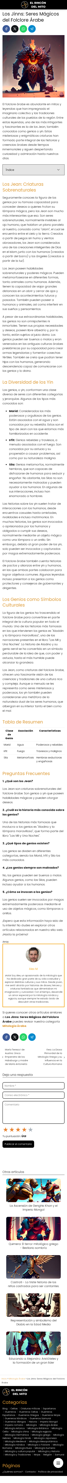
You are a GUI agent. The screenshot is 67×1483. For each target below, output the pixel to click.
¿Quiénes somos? (12, 1471)
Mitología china (20, 1431)
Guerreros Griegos (28, 1415)
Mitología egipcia (41, 1431)
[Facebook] (6, 29)
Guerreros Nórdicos (16, 1418)
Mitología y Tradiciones (18, 1454)
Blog (4, 1408)
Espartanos (49, 1408)
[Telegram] (32, 29)
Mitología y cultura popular (20, 1451)
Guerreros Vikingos (15, 1421)
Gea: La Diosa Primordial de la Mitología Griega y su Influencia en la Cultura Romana (50, 1057)
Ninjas (37, 1454)
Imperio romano (14, 1425)
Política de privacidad (50, 1471)
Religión (47, 1454)
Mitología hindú (22, 1438)
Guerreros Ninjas (51, 1415)
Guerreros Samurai (40, 1418)
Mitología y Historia (49, 1451)
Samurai (59, 1454)
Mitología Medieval (15, 1441)
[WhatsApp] (23, 29)
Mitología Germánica (17, 1434)
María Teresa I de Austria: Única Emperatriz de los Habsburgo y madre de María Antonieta (16, 1057)
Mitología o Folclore (39, 1444)
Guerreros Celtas (28, 1411)
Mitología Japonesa (45, 1438)
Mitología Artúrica (15, 1428)
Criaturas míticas (30, 1408)
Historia (33, 1421)
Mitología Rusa (23, 1448)
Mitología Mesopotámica (43, 1441)
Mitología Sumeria (45, 1448)
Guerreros (10, 1411)
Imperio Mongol (49, 1421)
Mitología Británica (38, 1428)
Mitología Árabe (49, 1425)
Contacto (30, 1471)
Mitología (31, 1425)
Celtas (14, 1408)
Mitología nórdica (15, 1444)
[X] (15, 29)
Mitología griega (41, 1434)
